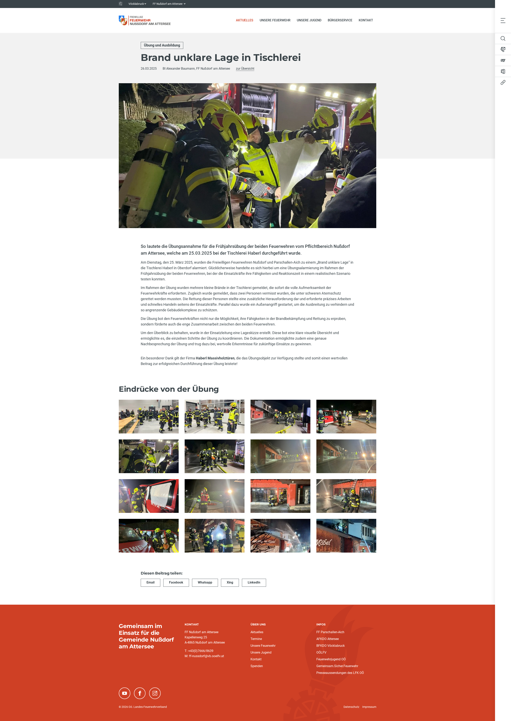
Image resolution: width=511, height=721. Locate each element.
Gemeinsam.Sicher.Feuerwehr (337, 666)
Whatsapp (205, 582)
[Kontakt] (503, 49)
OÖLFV (321, 652)
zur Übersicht (245, 68)
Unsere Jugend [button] (309, 20)
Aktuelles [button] (244, 20)
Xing (230, 582)
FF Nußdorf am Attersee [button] (168, 3)
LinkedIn (254, 582)
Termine (256, 639)
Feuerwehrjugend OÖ (331, 659)
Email (150, 582)
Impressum (369, 706)
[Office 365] (503, 71)
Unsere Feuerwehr (263, 646)
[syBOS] (503, 60)
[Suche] (503, 38)
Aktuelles (257, 632)
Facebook (176, 582)
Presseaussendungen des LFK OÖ (340, 673)
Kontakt (366, 20)
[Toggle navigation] (503, 20)
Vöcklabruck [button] (136, 3)
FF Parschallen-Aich (330, 632)
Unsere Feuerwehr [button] (275, 20)
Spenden (257, 666)
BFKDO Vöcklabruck (330, 646)
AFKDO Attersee (327, 639)
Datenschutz (351, 706)
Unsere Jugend (261, 652)
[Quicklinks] (503, 82)
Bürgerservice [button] (340, 20)
